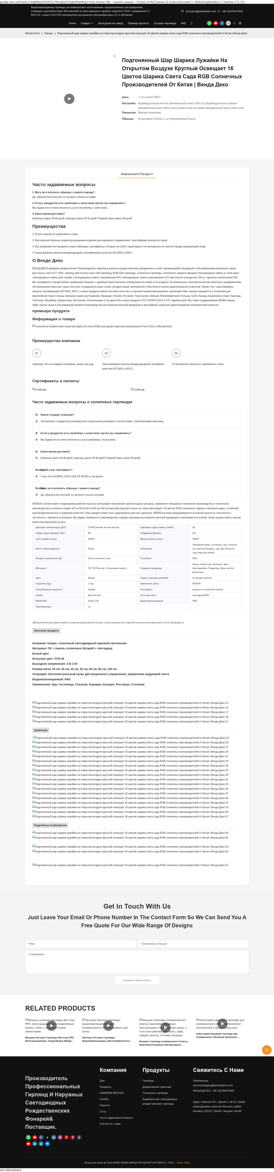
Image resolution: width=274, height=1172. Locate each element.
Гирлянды (148, 1080)
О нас (103, 1111)
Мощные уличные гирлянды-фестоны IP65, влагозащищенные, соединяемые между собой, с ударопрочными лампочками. (49, 1039)
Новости (105, 1105)
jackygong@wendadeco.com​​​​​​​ (200, 11)
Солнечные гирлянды (155, 1093)
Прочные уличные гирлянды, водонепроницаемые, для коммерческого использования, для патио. (106, 1039)
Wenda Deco (32, 33)
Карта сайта (183, 1162)
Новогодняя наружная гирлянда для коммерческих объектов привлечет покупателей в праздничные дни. (217, 1036)
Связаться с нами (110, 1123)
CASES (104, 1099)
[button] (191, 23)
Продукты (105, 1087)
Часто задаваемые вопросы (116, 1117)
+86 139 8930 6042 (232, 11)
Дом (102, 1080)
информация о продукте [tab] (137, 174)
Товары (48, 33)
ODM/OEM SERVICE (112, 1093)
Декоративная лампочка (157, 1087)
